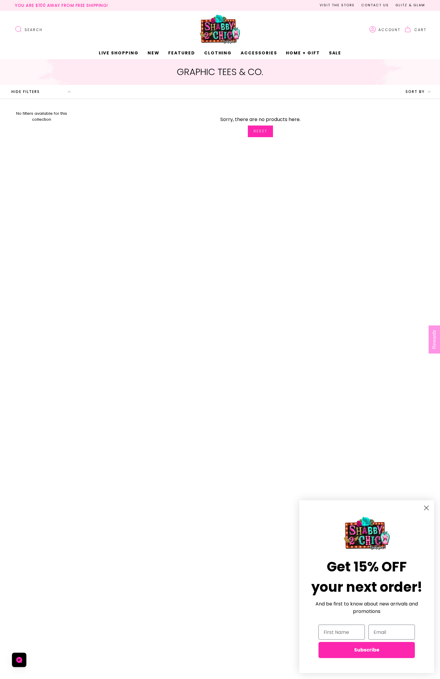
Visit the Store (337, 5)
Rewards (434, 339)
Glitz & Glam (410, 5)
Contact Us (375, 5)
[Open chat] (19, 660)
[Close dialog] (426, 508)
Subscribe (366, 649)
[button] (153, 53)
